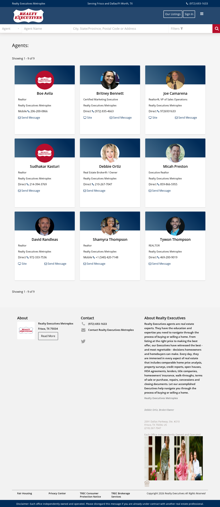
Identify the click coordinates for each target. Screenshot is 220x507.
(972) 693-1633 (198, 3)
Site (89, 117)
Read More (48, 336)
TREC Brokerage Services (120, 495)
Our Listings (173, 14)
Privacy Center (57, 493)
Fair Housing (24, 493)
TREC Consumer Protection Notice (90, 495)
